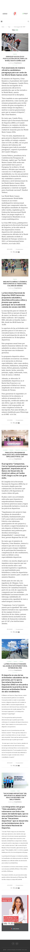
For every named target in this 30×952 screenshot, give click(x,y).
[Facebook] (13, 943)
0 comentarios (19, 249)
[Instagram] (17, 943)
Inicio (3, 27)
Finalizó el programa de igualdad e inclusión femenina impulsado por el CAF (15, 454)
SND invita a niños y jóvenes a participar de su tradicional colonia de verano (15, 284)
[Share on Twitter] (15, 252)
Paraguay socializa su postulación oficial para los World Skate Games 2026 (15, 58)
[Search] (28, 21)
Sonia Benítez (18, 63)
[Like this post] (11, 252)
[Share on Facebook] (13, 252)
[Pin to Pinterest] (16, 252)
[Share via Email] (18, 252)
